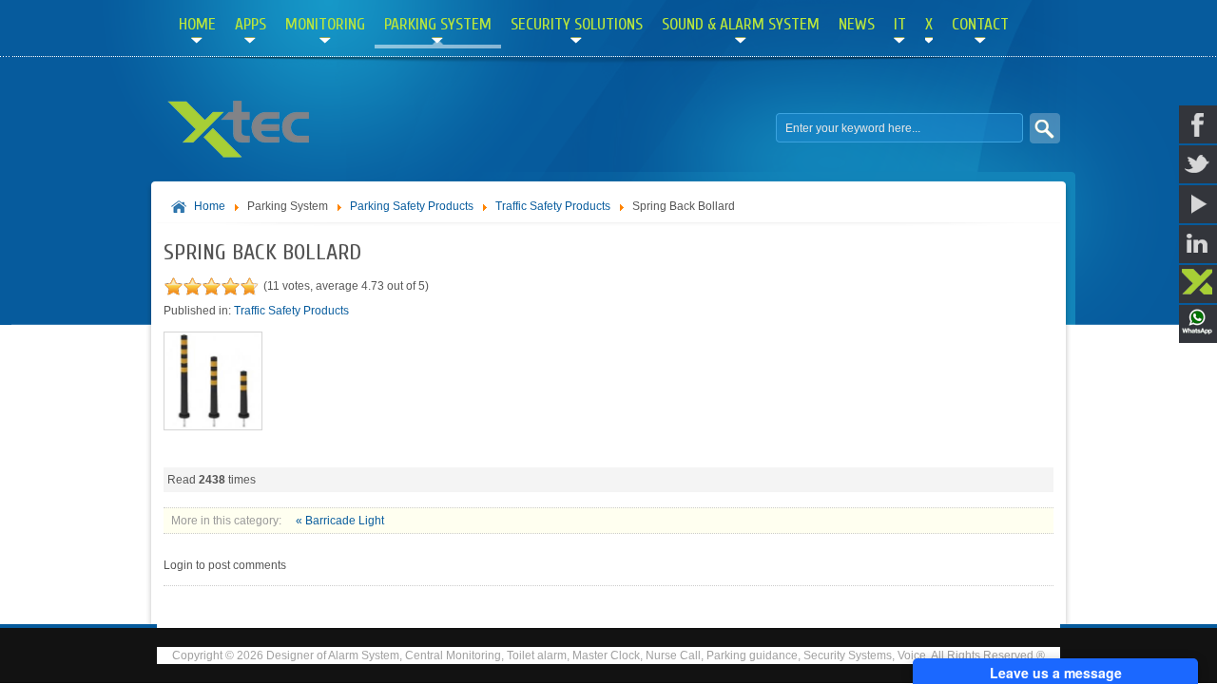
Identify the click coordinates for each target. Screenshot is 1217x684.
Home (209, 206)
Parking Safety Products (411, 206)
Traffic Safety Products (554, 206)
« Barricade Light (340, 520)
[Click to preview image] (213, 426)
